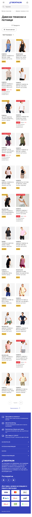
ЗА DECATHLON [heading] (6, 442)
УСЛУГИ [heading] (4, 451)
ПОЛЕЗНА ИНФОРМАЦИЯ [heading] (9, 446)
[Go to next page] (21, 403)
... (13, 11)
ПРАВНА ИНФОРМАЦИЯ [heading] (8, 455)
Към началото (14, 408)
